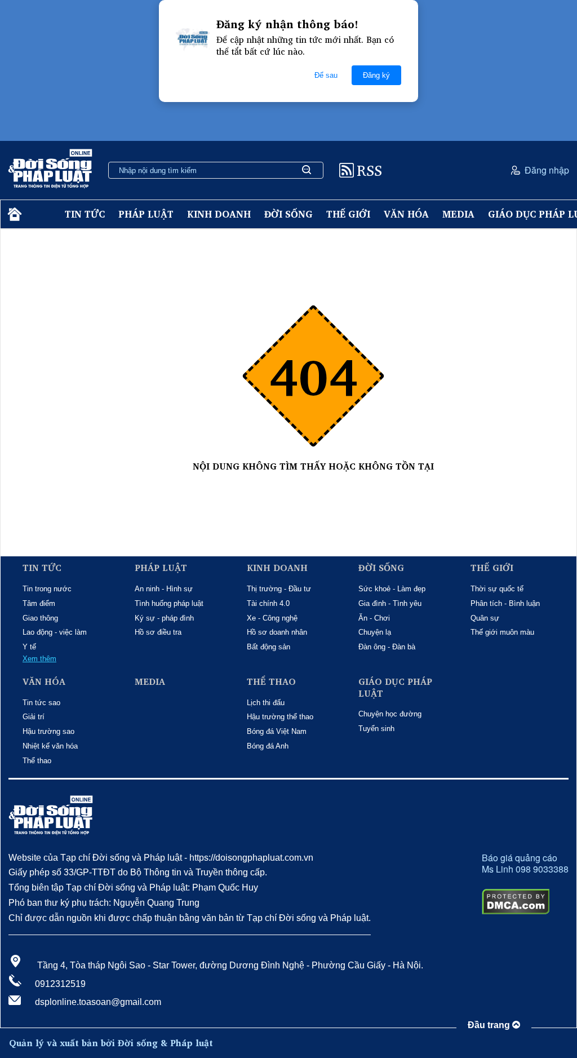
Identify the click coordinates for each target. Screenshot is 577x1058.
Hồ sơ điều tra (158, 632)
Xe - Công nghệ (272, 618)
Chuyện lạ (374, 632)
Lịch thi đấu (266, 702)
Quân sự (485, 618)
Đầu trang (490, 1025)
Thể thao (37, 760)
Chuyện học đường (389, 714)
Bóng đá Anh (267, 746)
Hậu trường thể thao (280, 716)
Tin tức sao (41, 702)
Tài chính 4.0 (268, 603)
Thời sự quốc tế (497, 589)
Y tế (29, 647)
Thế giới (348, 214)
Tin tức (85, 214)
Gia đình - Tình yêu (389, 603)
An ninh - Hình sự (164, 589)
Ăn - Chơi (374, 618)
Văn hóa (406, 214)
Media (458, 214)
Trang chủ (313, 478)
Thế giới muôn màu (502, 632)
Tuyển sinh (376, 728)
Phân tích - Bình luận (505, 603)
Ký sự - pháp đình (164, 618)
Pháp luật (146, 214)
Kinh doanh (219, 214)
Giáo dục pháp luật (395, 688)
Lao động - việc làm (55, 632)
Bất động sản (268, 647)
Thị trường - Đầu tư (279, 589)
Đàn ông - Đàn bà (386, 647)
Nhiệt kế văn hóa (50, 746)
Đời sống (288, 214)
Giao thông (40, 618)
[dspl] (13, 214)
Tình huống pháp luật (169, 603)
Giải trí (34, 716)
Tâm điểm (39, 603)
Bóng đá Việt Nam (277, 731)
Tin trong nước (47, 589)
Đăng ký (376, 75)
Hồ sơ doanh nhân (277, 632)
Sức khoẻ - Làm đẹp (391, 589)
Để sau (326, 75)
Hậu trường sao (48, 731)
